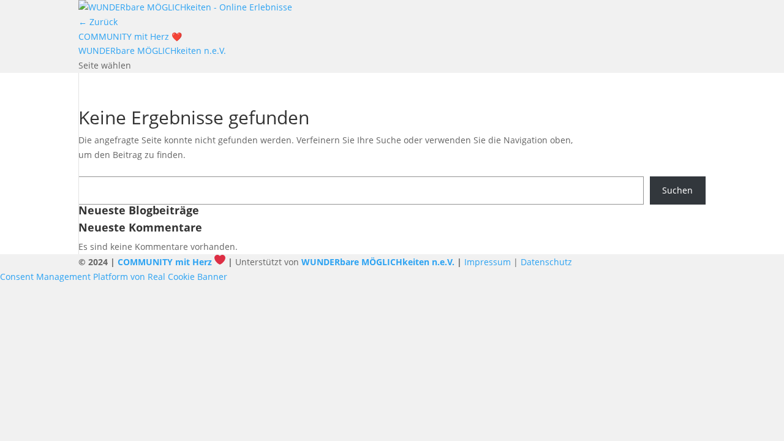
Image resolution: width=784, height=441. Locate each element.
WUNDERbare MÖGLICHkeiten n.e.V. (152, 50)
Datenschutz (546, 262)
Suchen (677, 190)
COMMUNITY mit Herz (165, 262)
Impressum (487, 262)
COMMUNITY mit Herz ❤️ (130, 36)
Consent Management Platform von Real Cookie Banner (113, 276)
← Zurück (98, 22)
